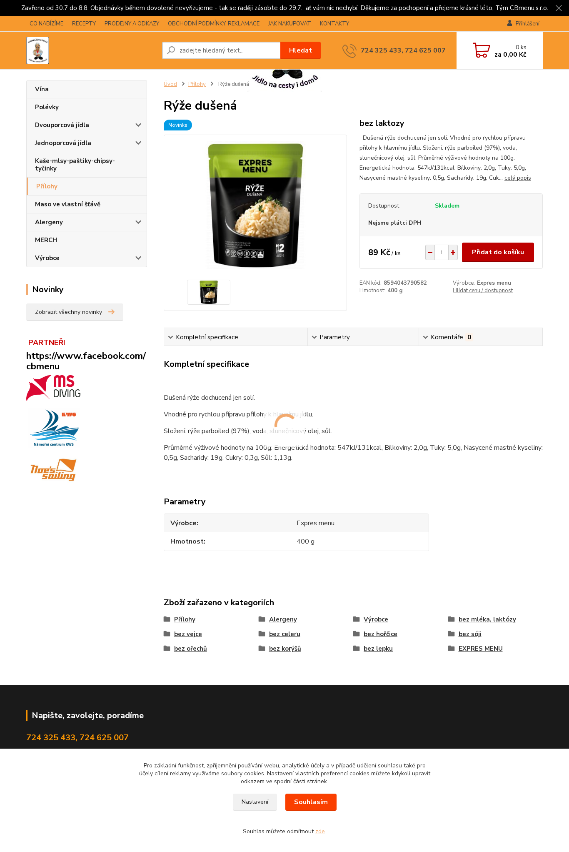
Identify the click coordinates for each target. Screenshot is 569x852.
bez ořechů (190, 648)
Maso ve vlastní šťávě (67, 204)
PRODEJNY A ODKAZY (132, 24)
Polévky (47, 107)
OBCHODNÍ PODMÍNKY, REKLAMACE (214, 24)
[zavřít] (558, 8)
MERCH (46, 240)
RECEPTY (84, 24)
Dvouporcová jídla (62, 125)
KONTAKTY (334, 24)
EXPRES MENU (481, 648)
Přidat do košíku (498, 252)
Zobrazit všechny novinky (68, 312)
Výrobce (47, 258)
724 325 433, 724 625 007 (403, 50)
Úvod (170, 84)
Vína (42, 89)
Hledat (300, 50)
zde (320, 831)
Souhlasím (311, 802)
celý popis (517, 178)
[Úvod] (90, 50)
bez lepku (378, 648)
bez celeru (284, 634)
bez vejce (188, 634)
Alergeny (49, 222)
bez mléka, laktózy (487, 619)
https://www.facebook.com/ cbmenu (86, 361)
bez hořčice (380, 634)
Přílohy (46, 186)
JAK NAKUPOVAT (289, 24)
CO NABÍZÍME (46, 24)
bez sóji (470, 634)
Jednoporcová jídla (63, 143)
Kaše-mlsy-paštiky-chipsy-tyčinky (75, 165)
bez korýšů (285, 648)
